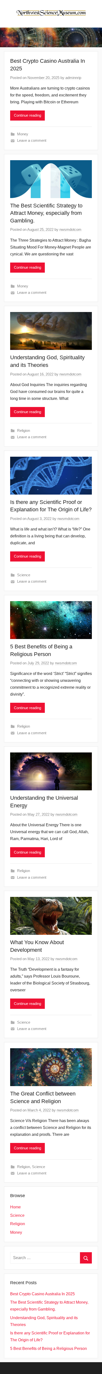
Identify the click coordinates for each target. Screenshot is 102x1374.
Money (22, 134)
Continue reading (27, 115)
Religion (23, 430)
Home (15, 1207)
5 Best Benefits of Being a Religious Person (48, 1348)
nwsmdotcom (70, 229)
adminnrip (73, 78)
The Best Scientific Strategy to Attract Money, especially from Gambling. (46, 213)
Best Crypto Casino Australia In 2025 (42, 1294)
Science (23, 575)
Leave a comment (31, 140)
